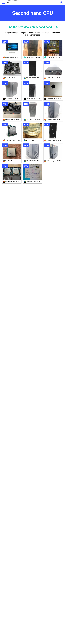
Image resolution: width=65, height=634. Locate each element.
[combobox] (33, 2)
